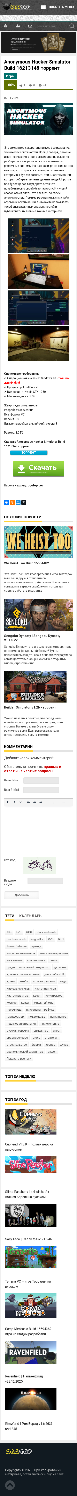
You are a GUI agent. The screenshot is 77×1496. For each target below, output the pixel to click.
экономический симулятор (25, 1051)
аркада (36, 946)
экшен (52, 1051)
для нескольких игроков (23, 974)
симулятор (41, 1030)
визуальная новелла (21, 953)
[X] (23, 502)
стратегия (51, 1037)
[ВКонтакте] (6, 502)
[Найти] (72, 26)
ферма (36, 1044)
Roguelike (37, 939)
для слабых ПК (54, 974)
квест (37, 995)
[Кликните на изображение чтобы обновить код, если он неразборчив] (39, 873)
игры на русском (44, 981)
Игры (10, 76)
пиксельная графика (40, 1009)
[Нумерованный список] (55, 802)
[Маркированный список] (49, 802)
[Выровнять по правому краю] (41, 802)
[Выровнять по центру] (35, 802)
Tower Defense (17, 946)
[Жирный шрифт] (8, 802)
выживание (15, 960)
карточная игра (45, 988)
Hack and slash (46, 932)
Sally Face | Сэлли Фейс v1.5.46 (28, 1239)
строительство (17, 1044)
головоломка (36, 960)
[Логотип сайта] (16, 7)
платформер (15, 1016)
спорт (57, 1030)
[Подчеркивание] (20, 802)
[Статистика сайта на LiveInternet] (14, 1463)
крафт (25, 1002)
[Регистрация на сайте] (17, 26)
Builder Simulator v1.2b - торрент (30, 707)
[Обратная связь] (30, 26)
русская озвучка (18, 1030)
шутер (64, 1044)
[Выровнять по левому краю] (28, 802)
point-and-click (16, 939)
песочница (14, 1009)
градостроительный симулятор (28, 967)
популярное (58, 1016)
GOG (29, 932)
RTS (61, 939)
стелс (36, 1037)
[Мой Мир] (18, 502)
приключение (50, 1023)
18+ (9, 932)
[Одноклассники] (12, 502)
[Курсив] (14, 802)
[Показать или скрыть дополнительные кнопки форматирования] (63, 802)
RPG (51, 939)
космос (11, 1002)
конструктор (54, 995)
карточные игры (18, 995)
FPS (19, 932)
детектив (60, 967)
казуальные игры (18, 988)
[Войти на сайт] (5, 26)
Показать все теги (19, 1058)
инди (63, 981)
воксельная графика (54, 953)
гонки (53, 960)
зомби (24, 981)
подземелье (37, 1016)
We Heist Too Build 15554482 (26, 563)
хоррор (50, 1044)
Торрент (29, 452)
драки (11, 981)
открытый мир (43, 1002)
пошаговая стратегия (21, 1023)
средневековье (17, 1037)
